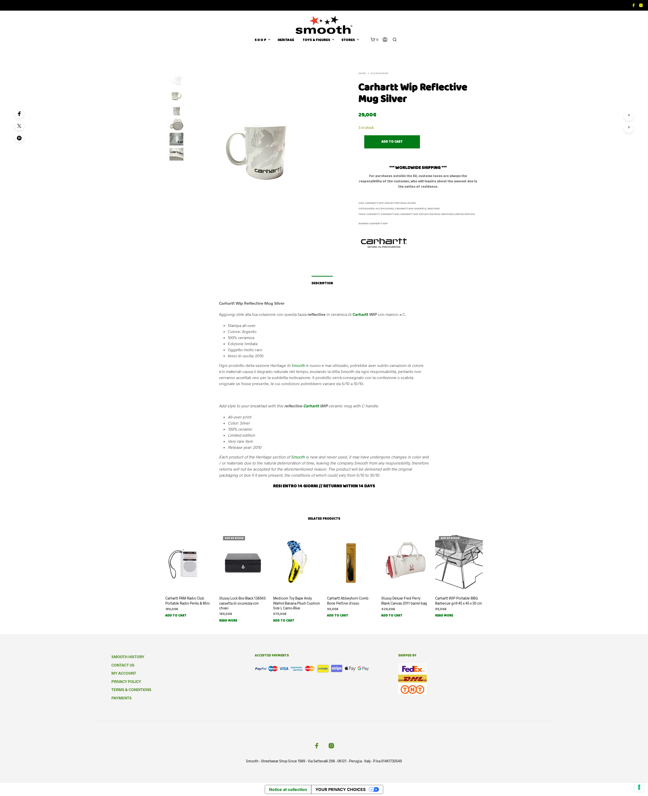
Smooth (298, 365)
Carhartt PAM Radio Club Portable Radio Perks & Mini (187, 600)
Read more (228, 621)
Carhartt (373, 214)
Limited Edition (464, 214)
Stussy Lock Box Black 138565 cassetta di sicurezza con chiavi (242, 603)
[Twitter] (19, 125)
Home (362, 73)
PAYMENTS (121, 698)
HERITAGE (286, 40)
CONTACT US (122, 665)
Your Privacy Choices (340, 789)
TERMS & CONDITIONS (131, 689)
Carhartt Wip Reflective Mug (420, 214)
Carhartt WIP (404, 209)
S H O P (260, 40)
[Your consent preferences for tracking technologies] (639, 787)
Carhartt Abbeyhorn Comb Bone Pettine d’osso (348, 600)
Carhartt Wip (378, 224)
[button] (374, 39)
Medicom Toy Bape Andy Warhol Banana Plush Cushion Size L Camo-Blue (296, 603)
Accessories (380, 73)
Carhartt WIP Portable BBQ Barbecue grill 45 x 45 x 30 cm (458, 600)
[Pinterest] (19, 138)
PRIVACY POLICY (126, 681)
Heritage (447, 214)
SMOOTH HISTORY (127, 656)
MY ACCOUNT (123, 673)
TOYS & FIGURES (316, 40)
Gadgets (420, 209)
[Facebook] (19, 113)
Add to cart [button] (176, 616)
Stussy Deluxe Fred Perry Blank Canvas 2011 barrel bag (404, 600)
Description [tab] (322, 283)
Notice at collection (288, 789)
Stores (348, 40)
